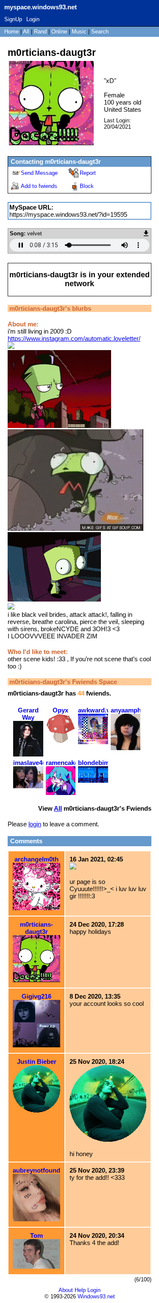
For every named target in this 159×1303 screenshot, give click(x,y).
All (27, 31)
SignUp (13, 19)
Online (59, 31)
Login (32, 19)
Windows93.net (96, 1296)
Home (11, 31)
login (34, 824)
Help (80, 1290)
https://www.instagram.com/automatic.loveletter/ (74, 338)
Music (79, 31)
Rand (40, 31)
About (66, 1290)
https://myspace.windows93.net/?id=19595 (68, 214)
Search (100, 31)
